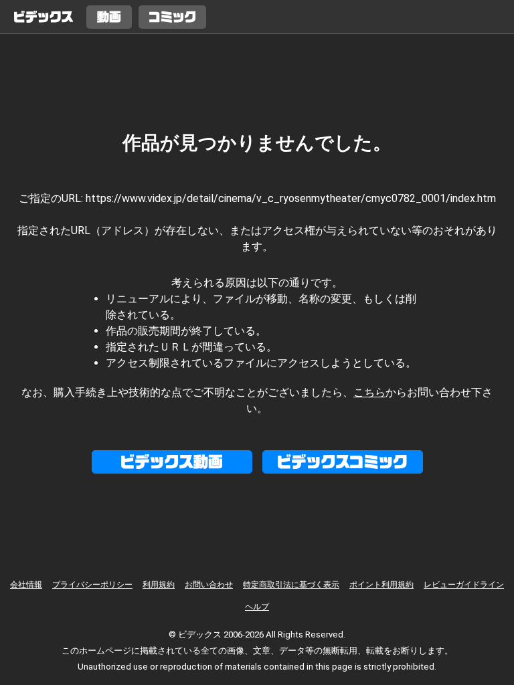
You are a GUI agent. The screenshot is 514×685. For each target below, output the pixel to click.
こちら (369, 392)
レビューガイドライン (464, 584)
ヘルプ (257, 606)
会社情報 (26, 584)
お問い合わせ (209, 584)
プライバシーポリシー (92, 584)
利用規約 (159, 584)
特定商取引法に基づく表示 (291, 584)
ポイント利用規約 (381, 584)
